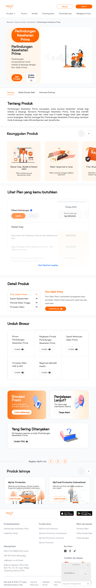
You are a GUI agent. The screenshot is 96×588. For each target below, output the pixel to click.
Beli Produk (16, 77)
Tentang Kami (48, 13)
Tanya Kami (64, 412)
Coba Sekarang (21, 412)
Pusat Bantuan (65, 13)
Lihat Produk (15, 498)
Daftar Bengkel (83, 538)
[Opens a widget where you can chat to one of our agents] (76, 574)
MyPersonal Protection (48, 528)
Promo (24, 13)
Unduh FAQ (19, 441)
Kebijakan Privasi (83, 13)
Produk (10, 13)
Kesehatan (31, 22)
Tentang (10, 92)
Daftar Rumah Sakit (26, 92)
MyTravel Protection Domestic (51, 538)
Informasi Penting (47, 92)
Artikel (34, 13)
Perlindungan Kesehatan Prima (16, 528)
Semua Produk (20, 22)
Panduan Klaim (83, 528)
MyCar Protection (46, 542)
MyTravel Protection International (52, 533)
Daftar (84, 6)
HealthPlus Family (11, 533)
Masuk (65, 6)
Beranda (10, 22)
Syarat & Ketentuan (34, 583)
